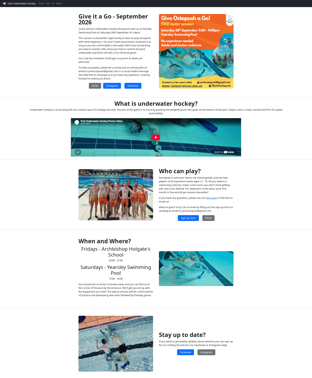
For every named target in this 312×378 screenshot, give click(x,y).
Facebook (132, 85)
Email (95, 85)
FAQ (48, 3)
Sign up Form (188, 218)
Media (59, 3)
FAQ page (211, 198)
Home (41, 3)
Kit (53, 3)
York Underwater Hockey (21, 3)
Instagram (112, 85)
